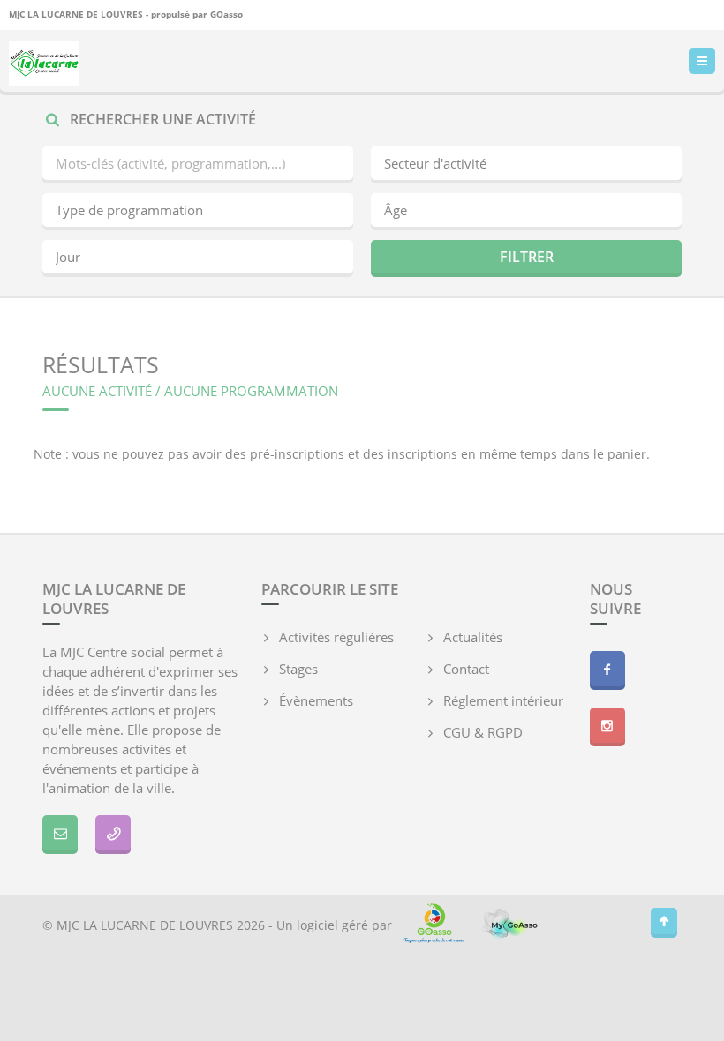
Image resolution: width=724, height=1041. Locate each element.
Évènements (316, 700)
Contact (466, 669)
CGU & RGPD (483, 732)
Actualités (472, 637)
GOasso (226, 14)
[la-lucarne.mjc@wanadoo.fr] (60, 832)
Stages (298, 669)
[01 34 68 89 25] (113, 832)
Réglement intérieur (503, 700)
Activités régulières (336, 637)
